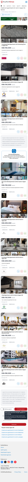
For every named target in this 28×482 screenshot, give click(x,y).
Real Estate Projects (6, 452)
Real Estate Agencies (6, 454)
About (2, 447)
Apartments (9, 5)
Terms (25, 472)
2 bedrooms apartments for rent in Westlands (12, 430)
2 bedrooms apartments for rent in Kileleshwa (12, 432)
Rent (4, 5)
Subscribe (14, 424)
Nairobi (14, 5)
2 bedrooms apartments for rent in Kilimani (12, 434)
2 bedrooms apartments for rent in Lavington (12, 437)
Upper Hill (18, 5)
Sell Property (4, 449)
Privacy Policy (18, 472)
